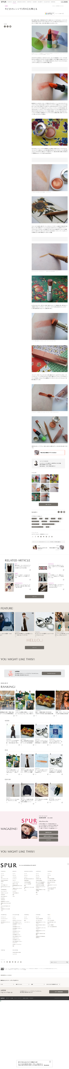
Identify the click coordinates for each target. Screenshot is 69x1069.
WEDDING (53, 1)
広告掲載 (11, 998)
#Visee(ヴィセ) (44, 521)
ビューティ (36, 541)
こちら (25, 969)
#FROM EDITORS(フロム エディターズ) (48, 524)
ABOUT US (7, 998)
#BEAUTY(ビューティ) (35, 524)
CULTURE (35, 1)
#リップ (41, 518)
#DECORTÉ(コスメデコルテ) (54, 521)
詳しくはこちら (46, 1065)
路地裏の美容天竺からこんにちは (44, 541)
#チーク (46, 518)
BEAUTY (14, 1)
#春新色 (59, 518)
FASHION (9, 1)
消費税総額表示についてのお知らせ (6, 975)
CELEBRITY (40, 1)
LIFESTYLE (29, 1)
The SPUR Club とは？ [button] (51, 673)
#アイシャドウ (34, 518)
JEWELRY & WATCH (21, 1)
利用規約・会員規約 (25, 998)
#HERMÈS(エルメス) (35, 521)
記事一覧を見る (42, 466)
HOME (33, 541)
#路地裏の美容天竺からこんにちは (37, 526)
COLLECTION (47, 1)
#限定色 (47, 526)
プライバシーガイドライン (18, 998)
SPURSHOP (31, 998)
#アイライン (53, 518)
